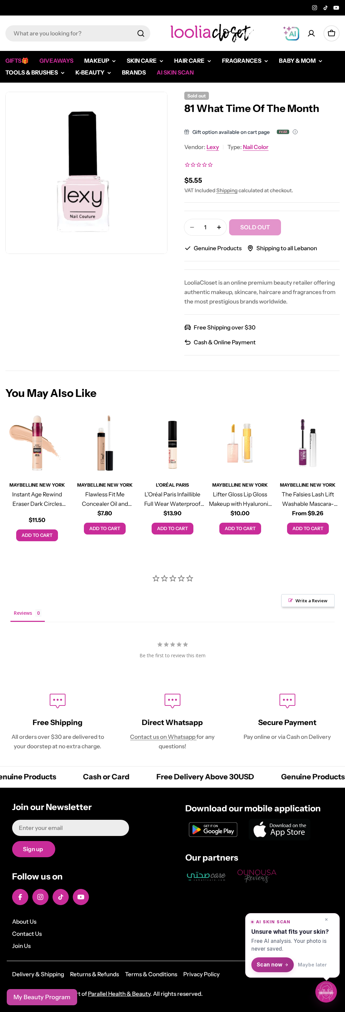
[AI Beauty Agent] (291, 33)
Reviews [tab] (23, 613)
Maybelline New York (37, 485)
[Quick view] (59, 426)
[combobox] (77, 33)
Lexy (213, 147)
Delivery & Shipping (38, 974)
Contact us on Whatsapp (163, 736)
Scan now (269, 964)
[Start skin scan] (326, 992)
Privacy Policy (201, 974)
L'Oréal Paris (172, 485)
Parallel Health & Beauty (119, 993)
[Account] (311, 33)
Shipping (227, 190)
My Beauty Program (41, 997)
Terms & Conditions (151, 974)
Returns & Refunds (94, 974)
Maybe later (312, 964)
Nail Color (256, 147)
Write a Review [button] (311, 601)
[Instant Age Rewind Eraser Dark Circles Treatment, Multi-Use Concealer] (37, 443)
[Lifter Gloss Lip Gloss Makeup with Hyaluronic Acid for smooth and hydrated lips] (240, 443)
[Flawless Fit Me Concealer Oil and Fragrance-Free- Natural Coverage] (105, 443)
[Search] (141, 33)
